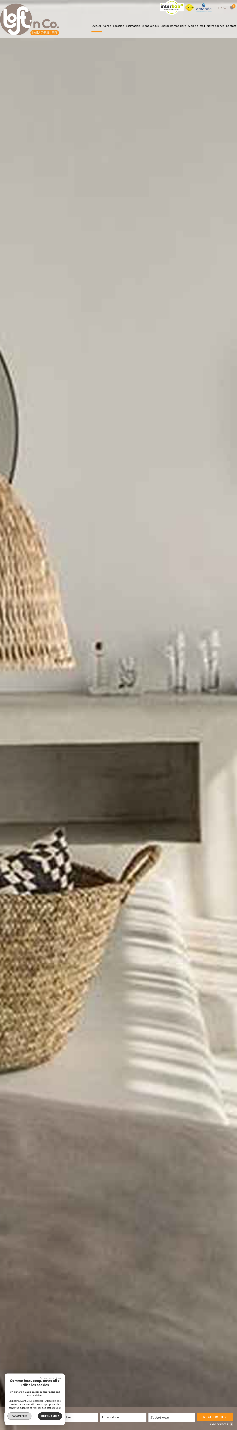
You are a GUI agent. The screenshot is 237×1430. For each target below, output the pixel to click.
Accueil (96, 25)
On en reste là (48, 1378)
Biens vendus (150, 25)
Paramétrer (19, 1416)
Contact (231, 25)
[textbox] (75, 1417)
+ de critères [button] (220, 1424)
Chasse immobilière (173, 25)
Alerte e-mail (196, 25)
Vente (107, 25)
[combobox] (75, 1417)
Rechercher (215, 1417)
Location (118, 25)
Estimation (133, 25)
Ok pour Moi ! (50, 1416)
